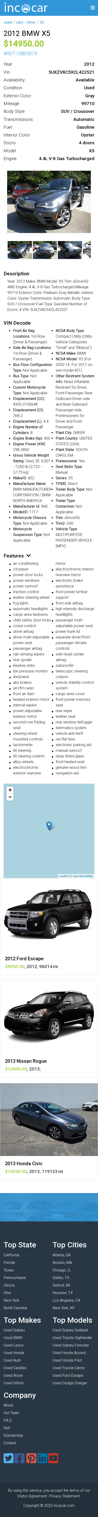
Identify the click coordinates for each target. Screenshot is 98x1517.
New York (11, 1300)
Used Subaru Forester (71, 1345)
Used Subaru (14, 1330)
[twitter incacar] (9, 1461)
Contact (10, 1443)
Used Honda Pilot (67, 1360)
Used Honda (14, 1353)
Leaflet (63, 876)
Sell (7, 1428)
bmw (31, 22)
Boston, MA (62, 1262)
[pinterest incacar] (31, 1461)
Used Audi (12, 1360)
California (11, 1255)
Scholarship (13, 1435)
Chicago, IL (62, 1270)
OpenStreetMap (83, 876)
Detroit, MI (61, 1285)
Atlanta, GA (61, 1255)
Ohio (7, 1293)
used (8, 22)
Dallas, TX (61, 1277)
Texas (9, 1270)
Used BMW (13, 1337)
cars (19, 22)
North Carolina (15, 1308)
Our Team (11, 1413)
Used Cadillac (15, 1368)
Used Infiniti (14, 1383)
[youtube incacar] (53, 1461)
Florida (9, 1262)
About (8, 1405)
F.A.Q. (8, 1420)
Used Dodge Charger (70, 1383)
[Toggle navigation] (93, 8)
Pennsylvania (15, 1277)
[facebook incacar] (19, 1461)
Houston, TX (63, 1293)
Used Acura (13, 1375)
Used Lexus (14, 1345)
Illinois (9, 1285)
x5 (42, 22)
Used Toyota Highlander (72, 1337)
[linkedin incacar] (42, 1461)
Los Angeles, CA (66, 1300)
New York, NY (64, 1308)
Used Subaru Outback (70, 1330)
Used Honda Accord (69, 1353)
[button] (49, 826)
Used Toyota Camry (69, 1368)
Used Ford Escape (68, 1375)
